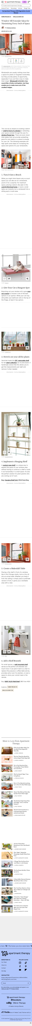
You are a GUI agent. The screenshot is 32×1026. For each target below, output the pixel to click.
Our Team (4, 962)
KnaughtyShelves (9, 456)
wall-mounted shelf (21, 664)
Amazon (6, 283)
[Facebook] (20, 966)
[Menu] (2, 2)
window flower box (7, 135)
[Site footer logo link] (16, 953)
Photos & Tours (5, 8)
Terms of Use (5, 988)
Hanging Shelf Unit (11, 480)
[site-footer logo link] (5, 1012)
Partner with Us (26, 1012)
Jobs (20, 1012)
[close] (30, 1023)
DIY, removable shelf (22, 360)
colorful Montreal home (9, 187)
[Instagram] (20, 963)
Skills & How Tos (18, 16)
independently (6, 66)
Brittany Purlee (8, 56)
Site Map (3, 971)
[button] (29, 52)
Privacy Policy (15, 988)
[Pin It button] (7, 52)
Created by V (8, 352)
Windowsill (13, 81)
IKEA (6, 656)
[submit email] (28, 983)
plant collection (11, 362)
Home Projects (6, 16)
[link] (22, 749)
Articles (20, 8)
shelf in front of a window (12, 131)
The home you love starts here (16, 946)
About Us (3, 965)
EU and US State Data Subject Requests (20, 1019)
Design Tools (27, 8)
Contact (3, 968)
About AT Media (13, 1012)
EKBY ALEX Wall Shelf (12, 681)
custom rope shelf (9, 465)
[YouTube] (20, 970)
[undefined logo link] (13, 2)
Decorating (13, 8)
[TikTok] (26, 963)
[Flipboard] (26, 970)
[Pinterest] (26, 966)
